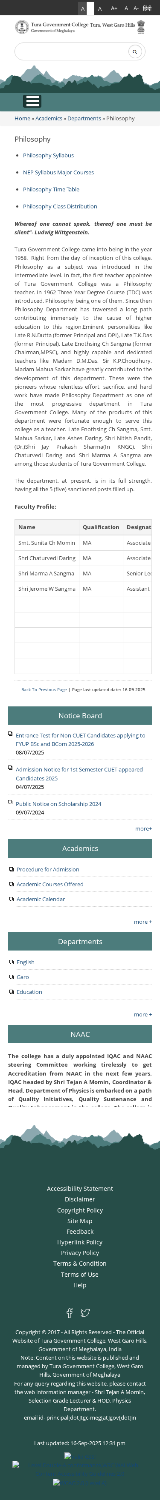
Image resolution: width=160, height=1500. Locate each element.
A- (136, 8)
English (26, 962)
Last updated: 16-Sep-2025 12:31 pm (79, 1443)
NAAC (80, 1034)
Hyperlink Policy (79, 1242)
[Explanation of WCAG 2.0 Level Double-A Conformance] (80, 1469)
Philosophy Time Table (51, 189)
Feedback (80, 1231)
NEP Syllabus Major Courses (58, 172)
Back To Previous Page (44, 689)
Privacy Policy (80, 1253)
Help (80, 1285)
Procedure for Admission (48, 869)
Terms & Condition (80, 1263)
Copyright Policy (80, 1210)
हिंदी (147, 8)
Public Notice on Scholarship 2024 (58, 804)
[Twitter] (85, 1312)
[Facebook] (71, 1312)
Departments (84, 118)
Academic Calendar (41, 899)
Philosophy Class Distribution (60, 206)
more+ (143, 828)
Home (22, 118)
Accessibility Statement (80, 1188)
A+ (114, 8)
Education (29, 992)
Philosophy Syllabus (48, 155)
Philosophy (33, 139)
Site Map (80, 1221)
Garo (23, 977)
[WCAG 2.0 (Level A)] (80, 1482)
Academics (48, 118)
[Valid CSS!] (80, 1456)
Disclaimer (80, 1199)
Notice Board (80, 715)
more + (143, 921)
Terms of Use (80, 1274)
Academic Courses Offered (50, 884)
